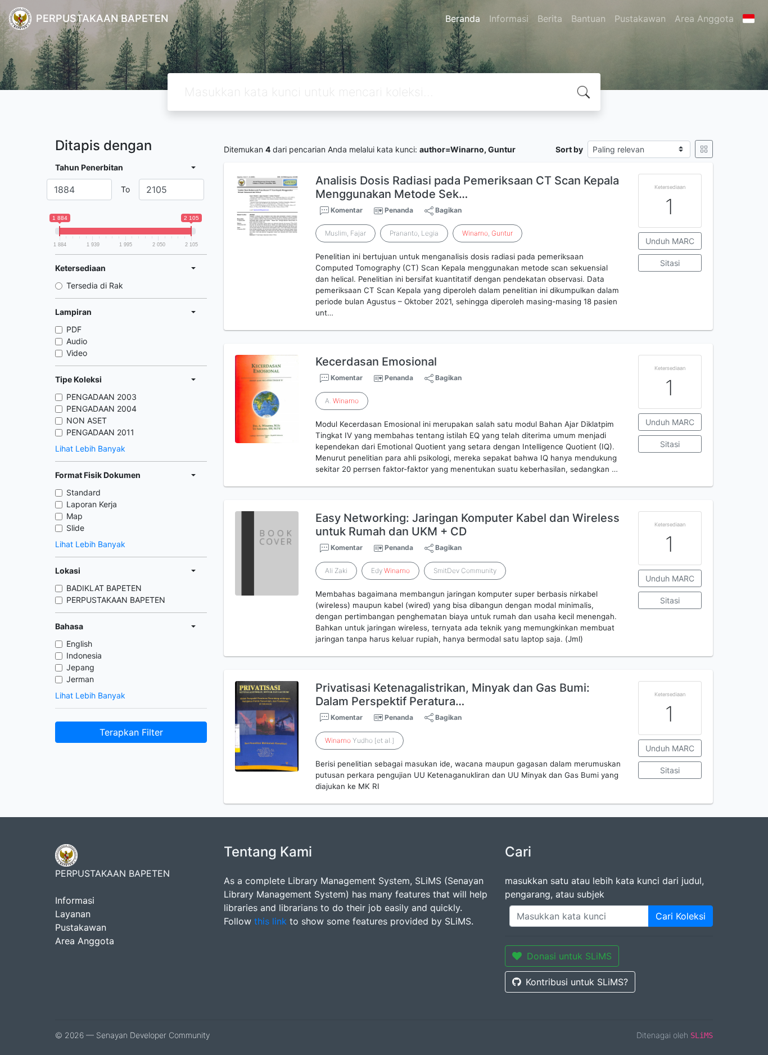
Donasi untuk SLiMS (569, 956)
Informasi (508, 18)
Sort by (569, 149)
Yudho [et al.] (359, 740)
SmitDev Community (464, 570)
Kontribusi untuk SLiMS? (577, 982)
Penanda (399, 210)
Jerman (80, 679)
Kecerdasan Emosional (376, 361)
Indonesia (84, 655)
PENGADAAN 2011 (100, 432)
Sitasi (670, 263)
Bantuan (588, 18)
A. (342, 400)
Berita (549, 18)
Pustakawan (640, 18)
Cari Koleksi (681, 916)
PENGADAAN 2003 (101, 397)
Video (76, 353)
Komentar (346, 210)
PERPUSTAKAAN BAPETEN (115, 600)
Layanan (73, 913)
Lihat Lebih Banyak (90, 448)
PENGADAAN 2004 (101, 408)
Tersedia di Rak (94, 285)
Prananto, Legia (414, 233)
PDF (74, 329)
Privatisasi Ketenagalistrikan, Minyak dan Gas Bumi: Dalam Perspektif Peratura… (452, 694)
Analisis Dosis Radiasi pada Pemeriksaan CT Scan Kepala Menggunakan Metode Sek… (467, 187)
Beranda (462, 18)
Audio (76, 341)
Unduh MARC (669, 241)
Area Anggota (704, 18)
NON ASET (86, 420)
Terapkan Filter (131, 732)
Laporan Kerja (91, 504)
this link (270, 921)
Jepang (80, 667)
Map (74, 516)
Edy (390, 570)
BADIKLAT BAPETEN (104, 588)
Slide (75, 528)
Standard (83, 492)
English (79, 643)
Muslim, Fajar (345, 233)
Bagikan (447, 210)
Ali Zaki (336, 570)
